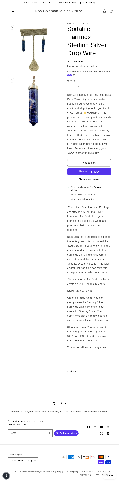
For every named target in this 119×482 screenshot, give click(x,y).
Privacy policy (88, 472)
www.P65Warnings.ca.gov (83, 153)
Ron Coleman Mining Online (34, 472)
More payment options (89, 179)
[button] (6, 11)
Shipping (71, 66)
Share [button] (73, 371)
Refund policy (72, 472)
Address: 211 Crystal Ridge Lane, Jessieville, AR (37, 411)
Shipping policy (85, 475)
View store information (82, 199)
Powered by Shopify (55, 472)
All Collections (73, 411)
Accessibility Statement (96, 411)
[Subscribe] (49, 433)
